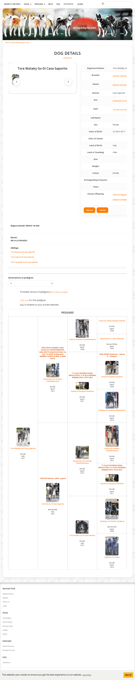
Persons (40, 4)
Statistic (68, 4)
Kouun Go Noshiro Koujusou (112, 377)
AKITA (7, 42)
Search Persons (8, 646)
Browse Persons (9, 650)
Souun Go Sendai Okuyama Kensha (112, 321)
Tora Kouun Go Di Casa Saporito (23, 252)
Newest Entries (12, 4)
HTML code (24, 300)
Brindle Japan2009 (112, 384)
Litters (5, 634)
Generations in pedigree (20, 277)
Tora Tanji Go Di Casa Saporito (22, 257)
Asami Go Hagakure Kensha (123, 195)
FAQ (58, 4)
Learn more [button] (86, 675)
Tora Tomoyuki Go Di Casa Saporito (24, 262)
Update (89, 210)
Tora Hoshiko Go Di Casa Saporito (82, 535)
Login (80, 4)
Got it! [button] (128, 675)
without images (60, 292)
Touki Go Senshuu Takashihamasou (82, 339)
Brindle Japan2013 (52, 389)
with (51, 292)
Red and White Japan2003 (112, 346)
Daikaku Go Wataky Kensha (123, 200)
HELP (50, 4)
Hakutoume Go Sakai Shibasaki (112, 339)
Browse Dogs (8, 626)
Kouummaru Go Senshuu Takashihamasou (52, 380)
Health (5, 630)
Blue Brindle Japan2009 (112, 529)
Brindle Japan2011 (82, 399)
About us (6, 602)
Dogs (28, 4)
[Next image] (68, 81)
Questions (6, 662)
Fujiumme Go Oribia (112, 557)
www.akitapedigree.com (20, 42)
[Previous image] (16, 81)
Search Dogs (7, 622)
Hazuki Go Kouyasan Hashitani (82, 391)
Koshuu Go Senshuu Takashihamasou (112, 449)
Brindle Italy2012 (82, 543)
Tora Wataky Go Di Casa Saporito (23, 448)
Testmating (7, 618)
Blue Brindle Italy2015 (52, 511)
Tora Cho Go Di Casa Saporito (52, 504)
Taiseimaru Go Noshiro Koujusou (112, 521)
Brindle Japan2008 (82, 347)
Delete (102, 210)
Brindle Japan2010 (112, 418)
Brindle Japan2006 (112, 328)
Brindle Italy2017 (23, 456)
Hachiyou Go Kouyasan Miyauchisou (112, 410)
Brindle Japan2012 (112, 458)
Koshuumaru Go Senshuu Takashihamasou (82, 462)
